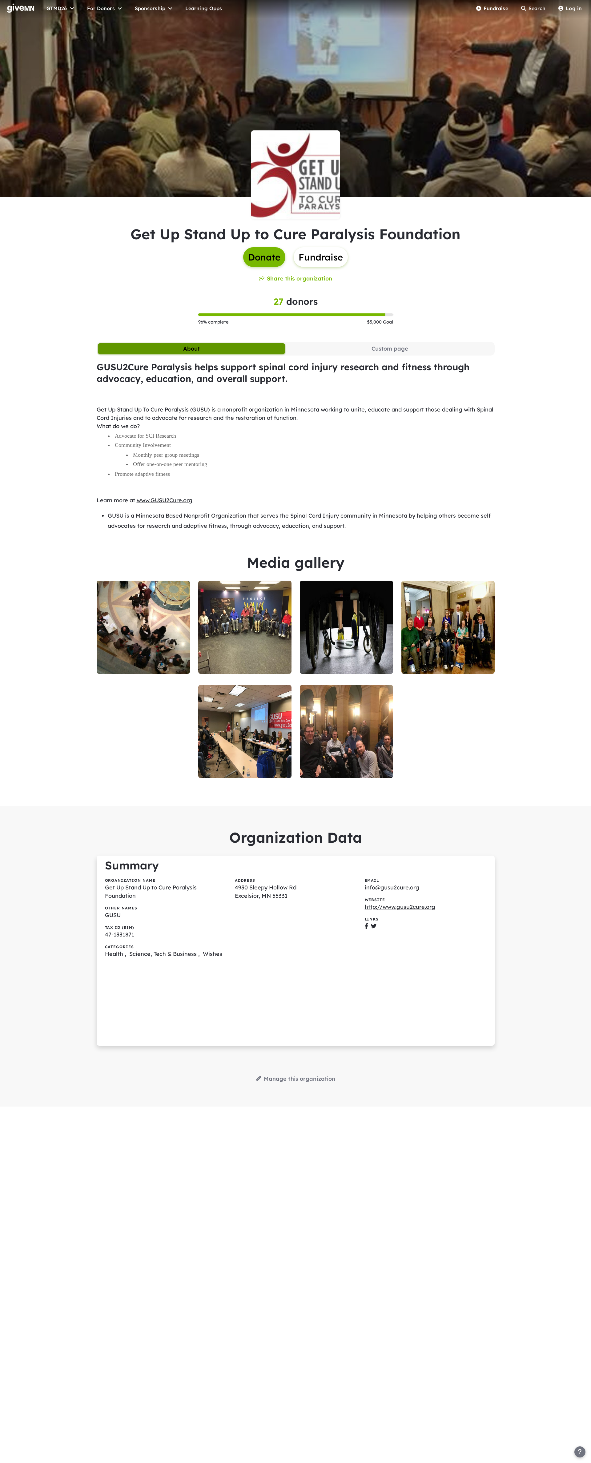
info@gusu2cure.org (392, 887)
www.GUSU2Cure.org (164, 500)
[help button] (579, 1451)
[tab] (191, 348)
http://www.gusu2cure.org (400, 906)
